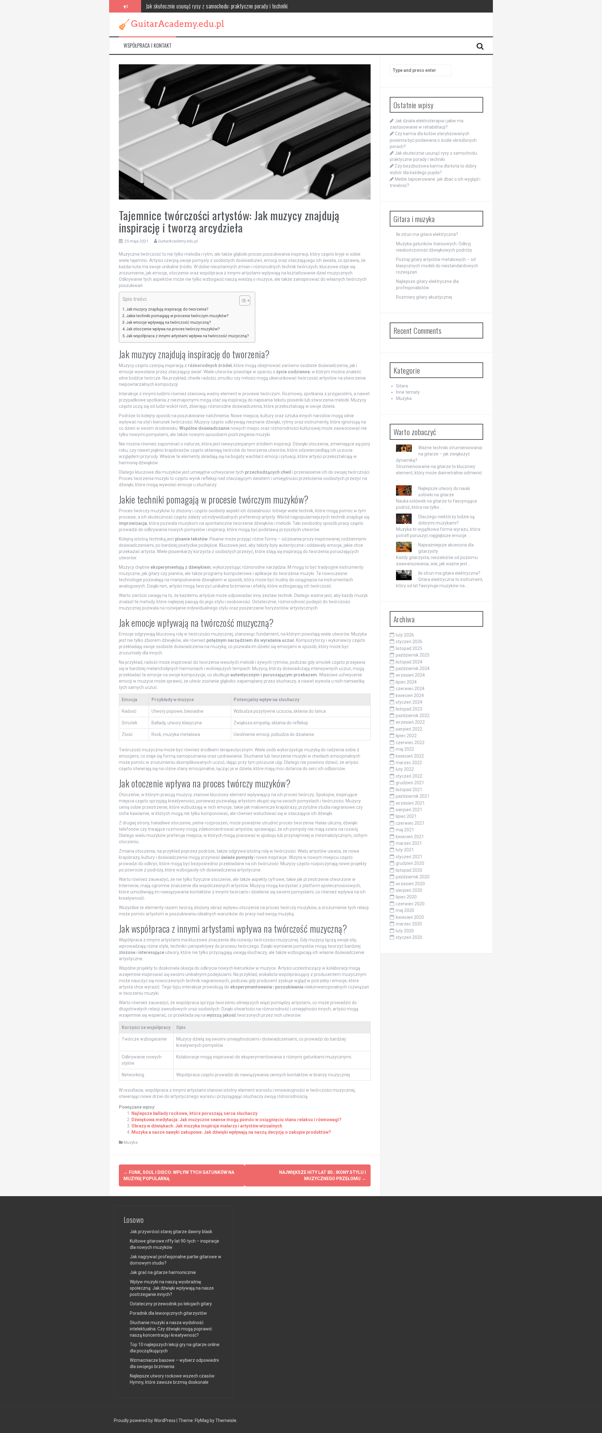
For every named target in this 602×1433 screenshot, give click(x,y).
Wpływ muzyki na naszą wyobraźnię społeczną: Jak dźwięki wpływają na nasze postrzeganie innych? (172, 1288)
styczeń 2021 (409, 856)
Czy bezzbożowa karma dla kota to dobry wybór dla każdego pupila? (214, 6)
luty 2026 (405, 634)
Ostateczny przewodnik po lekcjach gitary (171, 1303)
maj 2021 (405, 829)
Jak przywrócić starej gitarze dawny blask (171, 1231)
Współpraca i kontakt (148, 45)
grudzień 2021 (410, 782)
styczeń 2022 (409, 776)
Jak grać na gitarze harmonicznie (163, 1272)
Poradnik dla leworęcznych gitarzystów (168, 1313)
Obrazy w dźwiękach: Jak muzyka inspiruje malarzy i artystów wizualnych (206, 1125)
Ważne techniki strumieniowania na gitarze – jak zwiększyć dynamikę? (439, 454)
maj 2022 (405, 749)
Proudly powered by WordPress (145, 1420)
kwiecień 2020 (410, 917)
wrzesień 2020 (410, 883)
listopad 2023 (409, 708)
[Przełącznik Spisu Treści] (242, 300)
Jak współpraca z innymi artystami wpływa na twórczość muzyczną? (187, 335)
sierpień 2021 (409, 809)
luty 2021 (405, 849)
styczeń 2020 (409, 937)
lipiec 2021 (406, 816)
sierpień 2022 (409, 729)
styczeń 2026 (409, 641)
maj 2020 (405, 910)
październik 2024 (413, 668)
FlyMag (202, 1420)
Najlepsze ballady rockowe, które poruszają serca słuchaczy (194, 1113)
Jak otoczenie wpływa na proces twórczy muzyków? (172, 329)
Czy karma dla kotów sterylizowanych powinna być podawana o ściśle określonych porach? (433, 140)
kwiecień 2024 (410, 695)
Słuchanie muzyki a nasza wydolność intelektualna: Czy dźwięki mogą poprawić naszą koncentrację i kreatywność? (171, 1329)
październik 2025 (413, 655)
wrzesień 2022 (410, 722)
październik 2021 (413, 796)
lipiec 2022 (406, 735)
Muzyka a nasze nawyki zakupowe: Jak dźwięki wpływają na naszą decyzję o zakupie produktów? (231, 1132)
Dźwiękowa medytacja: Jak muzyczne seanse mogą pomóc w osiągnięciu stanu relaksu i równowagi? (236, 1119)
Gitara (402, 385)
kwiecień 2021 (410, 836)
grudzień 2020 (410, 863)
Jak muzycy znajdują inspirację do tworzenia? (167, 309)
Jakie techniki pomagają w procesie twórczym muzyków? (177, 315)
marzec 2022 (409, 762)
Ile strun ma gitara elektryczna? (427, 234)
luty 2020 (405, 930)
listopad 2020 (409, 870)
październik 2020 (413, 876)
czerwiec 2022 (410, 742)
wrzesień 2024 (410, 675)
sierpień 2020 (409, 890)
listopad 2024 (409, 661)
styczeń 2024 (409, 702)
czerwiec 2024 (410, 688)
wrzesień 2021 (410, 803)
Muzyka (131, 1142)
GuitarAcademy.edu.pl (178, 241)
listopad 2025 (409, 648)
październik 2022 (413, 715)
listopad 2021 (409, 789)
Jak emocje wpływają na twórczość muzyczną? (168, 322)
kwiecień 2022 (410, 756)
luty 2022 (405, 769)
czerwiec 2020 (410, 903)
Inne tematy (408, 392)
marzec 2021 (409, 843)
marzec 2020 (409, 923)
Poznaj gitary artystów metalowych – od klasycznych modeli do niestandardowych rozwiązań (437, 265)
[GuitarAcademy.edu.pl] (171, 23)
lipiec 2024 (406, 682)
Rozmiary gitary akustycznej (424, 297)
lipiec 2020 (406, 896)
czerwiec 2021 (410, 823)
